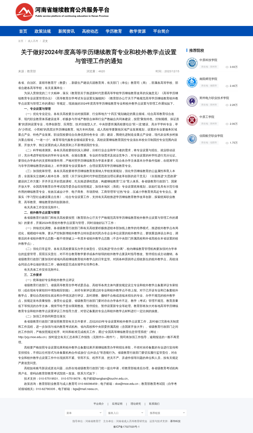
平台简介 (161, 31)
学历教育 (114, 31)
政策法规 (43, 31)
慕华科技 (175, 421)
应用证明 (117, 403)
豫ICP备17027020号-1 (126, 426)
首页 (23, 31)
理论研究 (136, 403)
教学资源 (137, 31)
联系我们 (154, 403)
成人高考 (33, 41)
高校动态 (90, 31)
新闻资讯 (66, 31)
